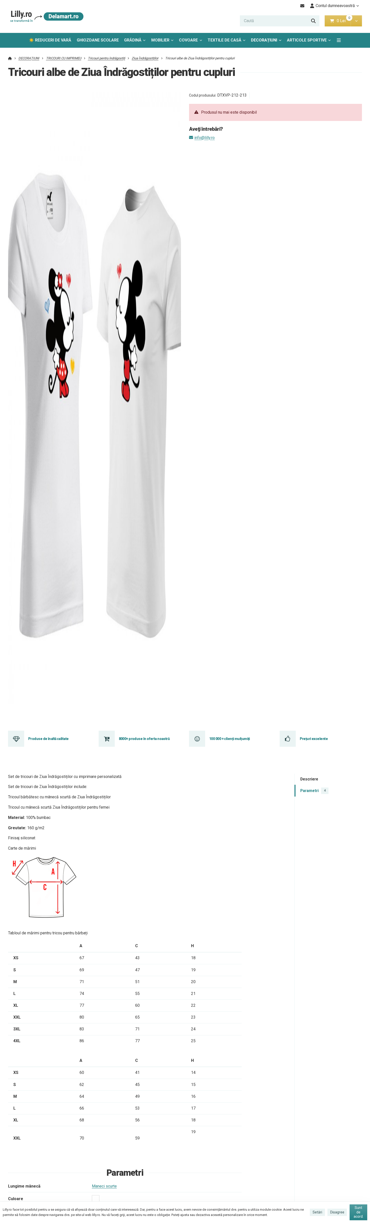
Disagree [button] (337, 1212)
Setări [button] (317, 1212)
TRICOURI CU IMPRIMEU (63, 58)
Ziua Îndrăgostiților (145, 58)
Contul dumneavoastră (335, 5)
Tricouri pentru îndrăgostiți (106, 58)
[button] (356, 20)
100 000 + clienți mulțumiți (229, 739)
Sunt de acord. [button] (358, 1212)
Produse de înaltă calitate (48, 739)
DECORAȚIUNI (264, 40)
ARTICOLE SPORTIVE (307, 40)
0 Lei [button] (344, 21)
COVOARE (188, 40)
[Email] (302, 6)
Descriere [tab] (309, 779)
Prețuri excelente (314, 739)
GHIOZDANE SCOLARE (98, 40)
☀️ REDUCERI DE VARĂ (50, 40)
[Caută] (313, 20)
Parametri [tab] (313, 790)
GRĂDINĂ (132, 40)
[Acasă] (46, 16)
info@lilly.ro (204, 137)
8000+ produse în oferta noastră (144, 739)
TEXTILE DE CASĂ (224, 40)
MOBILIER (160, 40)
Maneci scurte (104, 1186)
